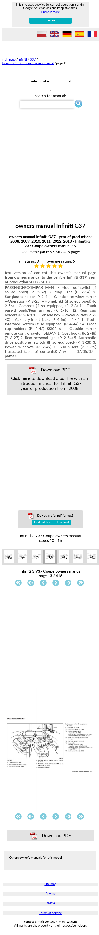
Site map (50, 884)
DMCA (50, 903)
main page (9, 59)
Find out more (50, 12)
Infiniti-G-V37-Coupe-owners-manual (28, 63)
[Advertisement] (49, 170)
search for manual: (50, 96)
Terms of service (50, 913)
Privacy (50, 894)
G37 (33, 59)
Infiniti (22, 59)
